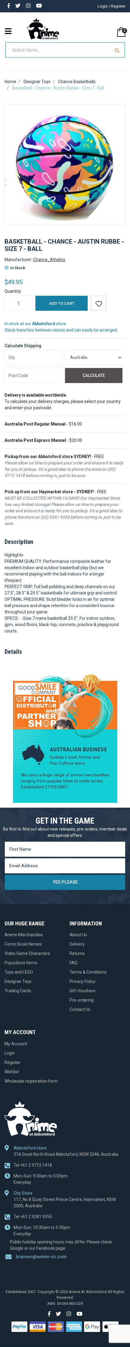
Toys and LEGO (19, 972)
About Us (78, 934)
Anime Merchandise (24, 934)
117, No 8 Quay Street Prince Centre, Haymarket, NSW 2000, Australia (65, 1202)
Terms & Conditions (88, 972)
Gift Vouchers (83, 990)
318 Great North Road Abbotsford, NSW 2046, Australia (66, 1154)
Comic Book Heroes (23, 944)
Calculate (94, 375)
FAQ (73, 962)
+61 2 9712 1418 (33, 1165)
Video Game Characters (27, 953)
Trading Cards (18, 990)
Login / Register (111, 6)
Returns (77, 953)
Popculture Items (21, 962)
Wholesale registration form (31, 1081)
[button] (98, 303)
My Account (16, 1043)
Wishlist (12, 1071)
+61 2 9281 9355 (33, 1216)
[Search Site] (118, 50)
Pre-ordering (82, 1000)
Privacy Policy (83, 981)
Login (10, 1053)
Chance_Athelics (49, 259)
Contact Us (80, 1009)
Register (13, 1062)
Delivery (77, 944)
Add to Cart (61, 303)
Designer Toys (18, 981)
